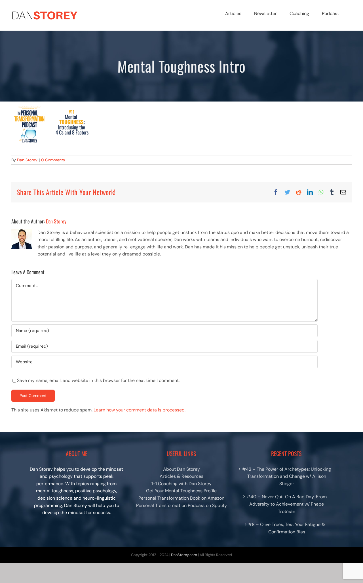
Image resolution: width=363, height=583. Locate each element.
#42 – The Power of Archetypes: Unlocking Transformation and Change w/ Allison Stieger (286, 476)
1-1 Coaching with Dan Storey (181, 484)
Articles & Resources (181, 476)
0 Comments (53, 159)
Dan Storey (27, 159)
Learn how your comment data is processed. (139, 410)
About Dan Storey (181, 469)
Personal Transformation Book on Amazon (181, 498)
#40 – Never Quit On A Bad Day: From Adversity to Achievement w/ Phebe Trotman (287, 504)
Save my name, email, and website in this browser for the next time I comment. (98, 380)
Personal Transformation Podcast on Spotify (181, 505)
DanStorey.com (184, 554)
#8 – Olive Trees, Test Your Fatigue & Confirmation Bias (286, 528)
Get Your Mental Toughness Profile (181, 491)
